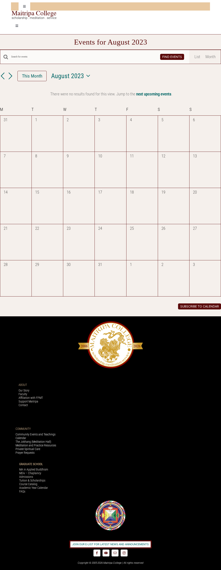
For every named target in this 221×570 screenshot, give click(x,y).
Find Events (172, 57)
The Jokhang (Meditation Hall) (33, 441)
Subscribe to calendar (199, 306)
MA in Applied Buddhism (33, 469)
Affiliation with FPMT (31, 397)
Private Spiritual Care (28, 449)
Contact (23, 405)
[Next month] (10, 76)
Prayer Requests (25, 452)
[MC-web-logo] (34, 12)
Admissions (26, 476)
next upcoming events (153, 94)
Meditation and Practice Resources (36, 445)
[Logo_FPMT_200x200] (110, 501)
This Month (32, 76)
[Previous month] (2, 76)
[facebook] (96, 553)
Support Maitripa (28, 401)
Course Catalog (28, 484)
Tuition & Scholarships (32, 480)
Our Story (24, 390)
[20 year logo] (110, 322)
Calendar (21, 438)
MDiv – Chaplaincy (30, 473)
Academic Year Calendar (33, 487)
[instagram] (124, 553)
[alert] (111, 94)
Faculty (23, 394)
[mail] (115, 553)
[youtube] (106, 553)
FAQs (22, 491)
